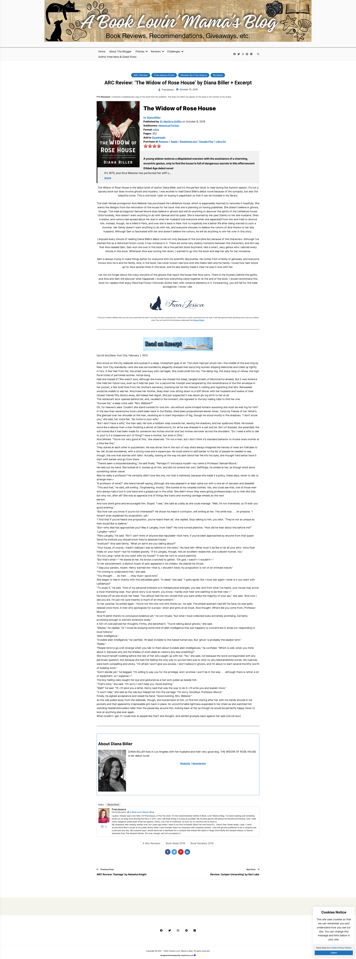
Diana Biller (154, 117)
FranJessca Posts (164, 75)
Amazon (163, 141)
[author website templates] (195, 955)
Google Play (206, 141)
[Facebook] (102, 826)
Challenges (173, 51)
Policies (140, 51)
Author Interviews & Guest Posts (117, 57)
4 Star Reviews (151, 843)
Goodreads (158, 137)
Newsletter (199, 763)
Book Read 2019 (175, 843)
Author (101, 805)
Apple (174, 141)
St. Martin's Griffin (171, 121)
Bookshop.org (188, 141)
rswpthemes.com (187, 955)
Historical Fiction (168, 125)
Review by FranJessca (194, 75)
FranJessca (119, 809)
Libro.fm (221, 141)
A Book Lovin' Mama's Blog (142, 812)
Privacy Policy (198, 320)
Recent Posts (113, 805)
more (107, 178)
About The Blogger (120, 51)
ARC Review (141, 75)
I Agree (334, 953)
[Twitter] (105, 826)
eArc (156, 129)
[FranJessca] (104, 822)
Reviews (156, 51)
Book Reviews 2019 (202, 843)
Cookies (334, 948)
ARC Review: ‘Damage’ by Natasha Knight (121, 874)
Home (101, 51)
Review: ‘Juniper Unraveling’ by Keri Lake (234, 874)
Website (185, 763)
